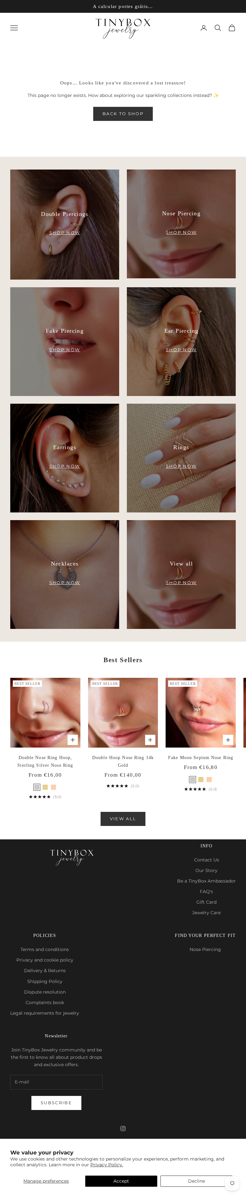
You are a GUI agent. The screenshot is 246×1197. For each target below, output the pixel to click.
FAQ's (206, 891)
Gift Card (206, 902)
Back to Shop (123, 113)
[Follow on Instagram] (123, 1128)
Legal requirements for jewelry (44, 1013)
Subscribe (56, 1102)
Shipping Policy (44, 981)
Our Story (206, 870)
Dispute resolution (45, 992)
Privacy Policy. (106, 1165)
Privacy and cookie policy (44, 960)
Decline (196, 1181)
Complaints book (45, 1002)
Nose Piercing (205, 949)
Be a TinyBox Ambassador (206, 881)
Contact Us (206, 860)
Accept (121, 1181)
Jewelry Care (206, 913)
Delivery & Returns (45, 970)
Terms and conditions (44, 949)
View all (123, 818)
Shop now (64, 232)
